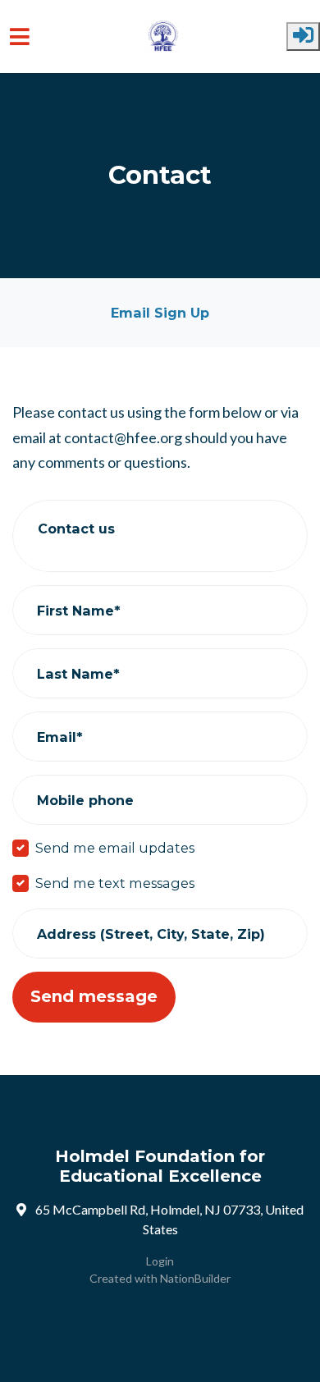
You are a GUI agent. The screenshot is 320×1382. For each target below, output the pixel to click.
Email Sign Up (160, 312)
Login (160, 1261)
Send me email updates (114, 848)
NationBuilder (195, 1278)
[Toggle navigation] (19, 36)
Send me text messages (114, 883)
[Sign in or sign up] (303, 36)
